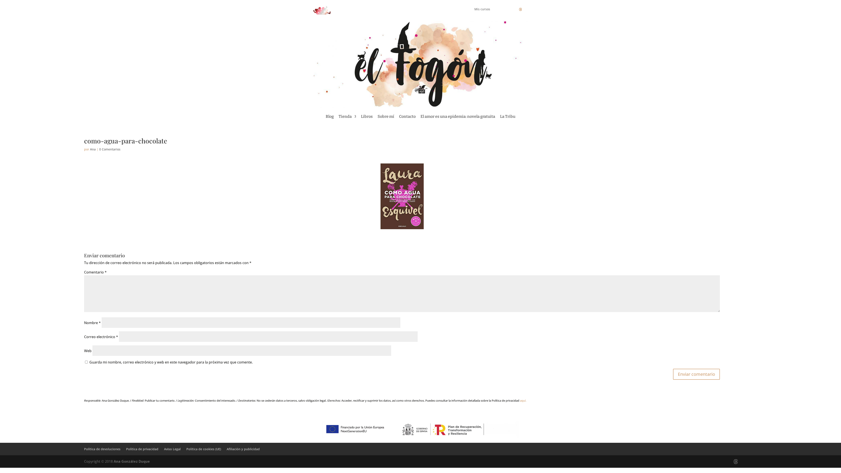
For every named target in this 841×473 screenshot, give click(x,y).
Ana (93, 149)
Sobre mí (386, 116)
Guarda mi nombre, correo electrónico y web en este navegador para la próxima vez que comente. (171, 362)
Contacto (407, 116)
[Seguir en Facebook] (502, 9)
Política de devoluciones (102, 449)
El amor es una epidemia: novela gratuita (457, 116)
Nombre (92, 322)
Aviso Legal (172, 449)
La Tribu (507, 116)
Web (88, 350)
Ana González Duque (132, 461)
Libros (367, 116)
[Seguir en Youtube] (529, 9)
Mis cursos (482, 9)
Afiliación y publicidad (243, 449)
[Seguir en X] (520, 9)
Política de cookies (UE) (203, 449)
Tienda (345, 116)
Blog (330, 116)
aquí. (523, 400)
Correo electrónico (101, 336)
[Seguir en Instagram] (511, 9)
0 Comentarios (109, 149)
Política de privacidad (142, 449)
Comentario (95, 272)
